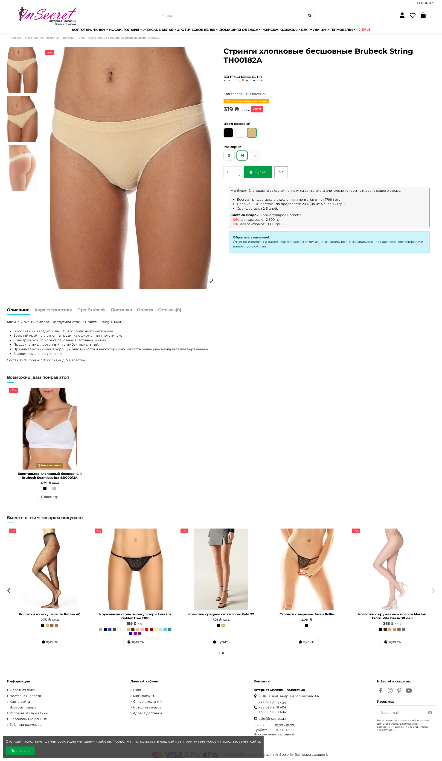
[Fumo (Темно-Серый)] (56, 629)
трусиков (30, 340)
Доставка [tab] (121, 310)
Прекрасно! (20, 751)
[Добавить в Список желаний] (281, 172)
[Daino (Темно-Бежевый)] (51, 629)
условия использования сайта (233, 741)
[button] (219, 653)
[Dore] (399, 625)
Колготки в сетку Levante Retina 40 (392, 614)
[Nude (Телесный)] (61, 629)
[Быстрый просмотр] (86, 403)
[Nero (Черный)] (38, 629)
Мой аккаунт (143, 696)
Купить (261, 172)
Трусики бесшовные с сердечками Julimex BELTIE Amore (135, 616)
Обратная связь (23, 690)
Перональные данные (28, 719)
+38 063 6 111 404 (272, 712)
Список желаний (147, 701)
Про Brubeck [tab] (91, 310)
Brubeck (92, 322)
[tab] (169, 311)
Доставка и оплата (25, 696)
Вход (137, 690)
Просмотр (49, 497)
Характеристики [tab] (54, 310)
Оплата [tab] (145, 310)
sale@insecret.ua (272, 719)
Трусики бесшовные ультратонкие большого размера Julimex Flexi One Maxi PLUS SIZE (306, 618)
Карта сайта (20, 701)
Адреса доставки (147, 713)
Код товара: (233, 94)
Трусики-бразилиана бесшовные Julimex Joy (221, 616)
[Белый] (49, 488)
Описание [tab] (18, 310)
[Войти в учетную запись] (402, 16)
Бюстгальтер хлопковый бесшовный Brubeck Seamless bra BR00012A (50, 476)
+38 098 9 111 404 (272, 707)
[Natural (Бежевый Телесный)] (42, 629)
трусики (64, 322)
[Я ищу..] (309, 16)
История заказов (147, 707)
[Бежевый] (54, 488)
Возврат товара (23, 707)
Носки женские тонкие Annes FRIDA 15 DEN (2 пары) (50, 616)
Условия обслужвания (29, 713)
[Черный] (45, 488)
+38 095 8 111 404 (272, 703)
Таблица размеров (26, 725)
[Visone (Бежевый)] (47, 629)
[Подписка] (430, 712)
